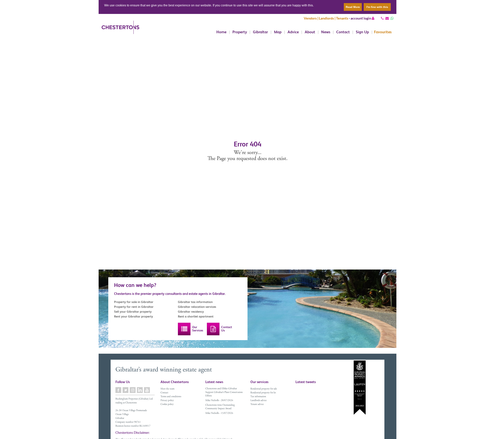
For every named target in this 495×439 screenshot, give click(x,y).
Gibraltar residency (191, 311)
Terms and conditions (170, 396)
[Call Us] (382, 18)
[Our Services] (184, 329)
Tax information (258, 396)
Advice (293, 32)
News (325, 32)
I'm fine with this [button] (377, 7)
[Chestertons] (120, 30)
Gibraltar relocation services (197, 307)
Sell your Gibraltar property (133, 311)
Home (221, 32)
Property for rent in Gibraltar (134, 307)
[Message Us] (392, 18)
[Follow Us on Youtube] (147, 390)
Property (239, 32)
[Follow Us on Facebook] (118, 390)
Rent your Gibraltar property (133, 316)
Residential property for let (263, 393)
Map (278, 32)
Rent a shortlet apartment (195, 316)
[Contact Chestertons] (213, 329)
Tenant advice (257, 404)
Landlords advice (258, 400)
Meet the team (167, 389)
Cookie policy (167, 404)
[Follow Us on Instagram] (133, 390)
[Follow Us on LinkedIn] (140, 390)
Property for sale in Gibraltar (133, 302)
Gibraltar (260, 32)
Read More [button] (353, 7)
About (310, 32)
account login (361, 18)
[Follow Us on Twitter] (126, 390)
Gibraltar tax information (195, 302)
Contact (343, 32)
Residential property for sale (263, 389)
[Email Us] (387, 18)
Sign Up (362, 32)
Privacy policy (167, 400)
